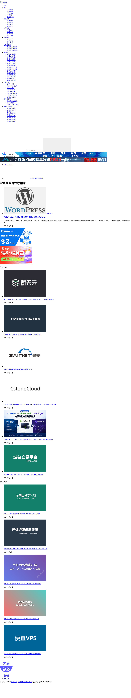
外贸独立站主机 (12, 95)
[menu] (0, 1)
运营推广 (10, 39)
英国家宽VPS (11, 119)
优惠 (5, 7)
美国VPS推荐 (11, 58)
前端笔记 (10, 26)
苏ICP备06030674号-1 (25, 682)
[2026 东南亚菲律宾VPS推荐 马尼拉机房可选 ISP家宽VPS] (25, 615)
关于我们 (6, 675)
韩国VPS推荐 (11, 60)
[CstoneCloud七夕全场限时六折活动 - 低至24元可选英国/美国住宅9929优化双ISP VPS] (25, 401)
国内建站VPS (11, 76)
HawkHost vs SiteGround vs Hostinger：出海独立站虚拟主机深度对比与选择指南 (28, 439)
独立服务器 (10, 17)
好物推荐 (10, 33)
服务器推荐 (7, 45)
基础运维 (10, 20)
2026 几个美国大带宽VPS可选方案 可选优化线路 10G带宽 (22, 514)
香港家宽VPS (11, 110)
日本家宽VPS (11, 116)
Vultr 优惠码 (11, 103)
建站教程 (6, 37)
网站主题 (10, 30)
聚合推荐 (6, 52)
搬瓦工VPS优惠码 (12, 104)
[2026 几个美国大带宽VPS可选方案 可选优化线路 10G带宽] (25, 510)
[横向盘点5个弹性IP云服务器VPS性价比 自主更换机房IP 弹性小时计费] (25, 545)
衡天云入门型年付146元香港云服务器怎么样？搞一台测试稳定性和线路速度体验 (29, 299)
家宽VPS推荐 (11, 71)
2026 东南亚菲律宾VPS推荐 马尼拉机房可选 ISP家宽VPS (21, 619)
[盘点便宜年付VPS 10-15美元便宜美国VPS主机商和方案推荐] (25, 651)
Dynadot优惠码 (11, 89)
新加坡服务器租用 (13, 50)
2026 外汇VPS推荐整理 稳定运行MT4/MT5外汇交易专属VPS (22, 584)
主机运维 (6, 19)
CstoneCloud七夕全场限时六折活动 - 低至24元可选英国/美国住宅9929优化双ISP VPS (30, 404)
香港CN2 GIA (11, 80)
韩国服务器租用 (12, 47)
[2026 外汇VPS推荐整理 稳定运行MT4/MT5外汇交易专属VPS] (25, 580)
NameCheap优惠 (12, 86)
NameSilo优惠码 (12, 93)
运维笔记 (10, 22)
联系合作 (6, 676)
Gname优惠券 (11, 91)
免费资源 (6, 28)
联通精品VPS (11, 73)
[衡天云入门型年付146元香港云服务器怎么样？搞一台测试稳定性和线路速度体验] (25, 296)
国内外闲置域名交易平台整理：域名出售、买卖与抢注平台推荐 (23, 474)
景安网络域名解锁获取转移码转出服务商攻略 (18, 369)
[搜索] (57, 145)
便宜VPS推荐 (11, 61)
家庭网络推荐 (8, 106)
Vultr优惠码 (10, 88)
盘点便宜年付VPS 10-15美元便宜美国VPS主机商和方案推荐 (22, 654)
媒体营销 (10, 43)
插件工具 (10, 32)
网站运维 (10, 41)
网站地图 (6, 678)
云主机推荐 (7, 99)
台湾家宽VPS (11, 108)
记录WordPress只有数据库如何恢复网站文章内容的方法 (24, 217)
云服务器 (10, 11)
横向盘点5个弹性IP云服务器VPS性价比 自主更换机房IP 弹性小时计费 (25, 549)
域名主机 (10, 9)
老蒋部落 (14, 682)
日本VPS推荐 (11, 65)
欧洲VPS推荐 (11, 56)
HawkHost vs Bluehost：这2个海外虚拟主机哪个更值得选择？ (23, 334)
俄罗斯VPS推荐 (12, 69)
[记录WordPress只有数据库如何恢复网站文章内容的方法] (25, 213)
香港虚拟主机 (11, 97)
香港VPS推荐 (11, 54)
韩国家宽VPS (11, 112)
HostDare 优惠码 (12, 101)
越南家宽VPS (11, 117)
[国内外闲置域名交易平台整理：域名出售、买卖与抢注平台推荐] (25, 471)
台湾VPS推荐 (11, 63)
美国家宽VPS (11, 114)
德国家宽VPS (11, 121)
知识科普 (10, 35)
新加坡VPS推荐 (12, 67)
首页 (5, 5)
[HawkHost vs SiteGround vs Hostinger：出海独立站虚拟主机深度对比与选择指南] (25, 436)
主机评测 (10, 15)
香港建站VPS (11, 75)
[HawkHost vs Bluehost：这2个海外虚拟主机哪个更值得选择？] (25, 331)
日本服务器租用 (12, 48)
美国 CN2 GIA (11, 78)
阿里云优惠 (10, 84)
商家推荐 (10, 13)
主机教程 (10, 24)
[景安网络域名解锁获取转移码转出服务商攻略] (25, 366)
